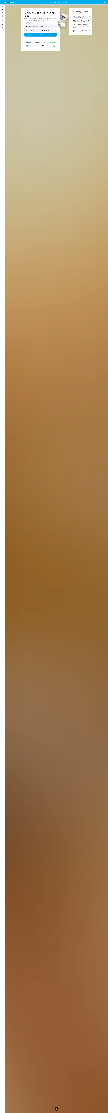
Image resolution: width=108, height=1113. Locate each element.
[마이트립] (2, 20)
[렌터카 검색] (2, 12)
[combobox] (30, 23)
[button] (2, 2)
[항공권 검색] (2, 6)
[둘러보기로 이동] (2, 16)
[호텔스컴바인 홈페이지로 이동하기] (9, 2)
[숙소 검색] (2, 9)
